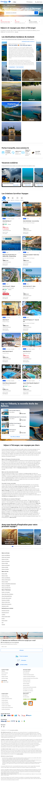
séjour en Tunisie (8, 467)
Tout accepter (20, 67)
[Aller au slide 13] (26, 546)
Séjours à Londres (5, 569)
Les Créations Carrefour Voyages (31, 507)
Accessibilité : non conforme (28, 690)
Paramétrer (12, 67)
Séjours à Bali (4, 573)
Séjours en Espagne (5, 561)
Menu (15, 1)
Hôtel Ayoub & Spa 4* (8, 351)
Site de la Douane (26, 672)
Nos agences (25, 694)
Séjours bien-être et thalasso (7, 594)
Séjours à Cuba (5, 575)
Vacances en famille (6, 600)
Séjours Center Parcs (6, 602)
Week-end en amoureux (6, 604)
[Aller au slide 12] (25, 546)
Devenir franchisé (5, 672)
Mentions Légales (26, 683)
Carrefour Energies (5, 702)
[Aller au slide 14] (27, 546)
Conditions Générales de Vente (28, 674)
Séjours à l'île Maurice (6, 579)
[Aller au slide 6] (18, 546)
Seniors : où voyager (6, 592)
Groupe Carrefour (5, 694)
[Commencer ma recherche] (36, 12)
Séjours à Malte (5, 563)
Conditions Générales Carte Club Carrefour (30, 678)
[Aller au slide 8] (20, 546)
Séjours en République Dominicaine (9, 583)
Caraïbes (3, 474)
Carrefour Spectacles (5, 696)
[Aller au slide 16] (29, 546)
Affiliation (3, 671)
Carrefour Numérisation (6, 709)
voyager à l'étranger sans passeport (21, 486)
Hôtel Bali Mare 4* (7, 221)
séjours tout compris (13, 460)
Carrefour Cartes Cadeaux (6, 705)
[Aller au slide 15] (28, 546)
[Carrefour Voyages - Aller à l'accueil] (6, 2)
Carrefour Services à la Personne (7, 707)
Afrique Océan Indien (6, 616)
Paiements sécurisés (26, 679)
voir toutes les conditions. (14, 730)
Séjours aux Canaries (6, 557)
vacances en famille (31, 464)
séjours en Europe (8, 479)
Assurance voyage (5, 678)
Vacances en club (5, 606)
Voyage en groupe (5, 676)
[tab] (4, 198)
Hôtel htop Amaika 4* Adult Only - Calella (31, 255)
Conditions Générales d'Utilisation (29, 676)
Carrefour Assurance (5, 703)
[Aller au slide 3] (15, 546)
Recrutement (4, 674)
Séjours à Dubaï (5, 581)
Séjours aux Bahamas (6, 577)
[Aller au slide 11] (24, 546)
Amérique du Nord (9, 477)
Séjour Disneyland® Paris (7, 596)
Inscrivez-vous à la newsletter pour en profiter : (9, 644)
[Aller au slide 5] (17, 546)
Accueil (3, 5)
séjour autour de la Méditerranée (8, 503)
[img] (11, 177)
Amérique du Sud (5, 612)
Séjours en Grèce (5, 559)
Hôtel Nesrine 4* (27, 351)
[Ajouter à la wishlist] (19, 219)
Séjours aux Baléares (6, 555)
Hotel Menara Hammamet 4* (9, 383)
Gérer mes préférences (27, 692)
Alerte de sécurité (26, 685)
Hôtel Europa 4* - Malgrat (9, 286)
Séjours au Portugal (5, 565)
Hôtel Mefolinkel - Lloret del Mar (31, 221)
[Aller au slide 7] (19, 546)
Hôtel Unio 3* (6, 319)
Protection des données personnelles (29, 687)
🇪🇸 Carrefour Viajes (5, 681)
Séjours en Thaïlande (6, 585)
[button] (9, 248)
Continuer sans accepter (28, 41)
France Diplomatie (26, 671)
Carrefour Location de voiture (7, 698)
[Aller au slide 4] (16, 546)
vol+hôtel (20, 490)
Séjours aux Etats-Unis (6, 587)
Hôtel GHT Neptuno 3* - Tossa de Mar (31, 320)
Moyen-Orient (4, 620)
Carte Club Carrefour (26, 681)
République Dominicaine (22, 467)
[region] (21, 55)
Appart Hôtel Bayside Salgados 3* (31, 383)
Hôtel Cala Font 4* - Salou (29, 286)
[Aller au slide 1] (12, 546)
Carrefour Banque (5, 700)
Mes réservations (26, 696)
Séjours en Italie (5, 567)
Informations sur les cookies (28, 688)
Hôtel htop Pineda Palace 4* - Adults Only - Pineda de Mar (10, 255)
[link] (11, 71)
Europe (3, 618)
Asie (2, 622)
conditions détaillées (20, 753)
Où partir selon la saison (6, 598)
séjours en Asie (28, 473)
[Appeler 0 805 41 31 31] (32, 699)
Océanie (3, 624)
